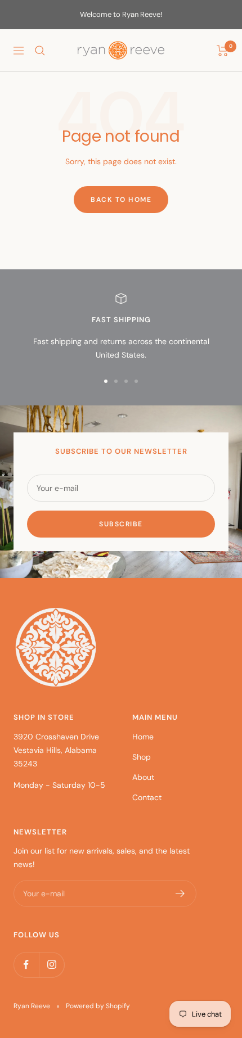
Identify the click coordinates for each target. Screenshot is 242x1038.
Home (143, 737)
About (143, 777)
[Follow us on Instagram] (51, 964)
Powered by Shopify (98, 1005)
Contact (147, 797)
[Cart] (222, 50)
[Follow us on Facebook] (26, 964)
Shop (141, 757)
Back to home (121, 199)
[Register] (180, 893)
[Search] (40, 51)
